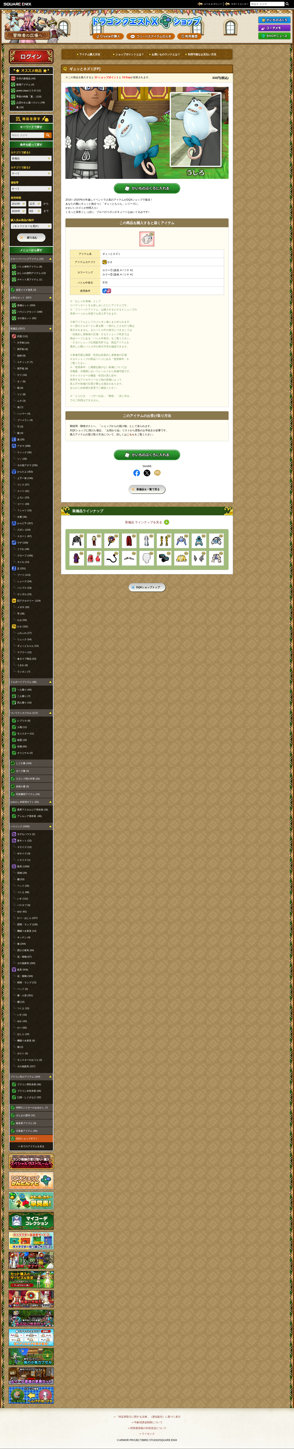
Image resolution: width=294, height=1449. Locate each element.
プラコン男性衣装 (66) (29, 1084)
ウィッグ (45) (24, 452)
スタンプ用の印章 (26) (28, 778)
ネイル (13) (23, 562)
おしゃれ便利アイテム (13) (31, 273)
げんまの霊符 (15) (25, 1115)
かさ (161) (22, 626)
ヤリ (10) (22, 375)
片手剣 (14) (23, 342)
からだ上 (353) (25, 471)
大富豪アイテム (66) (26, 1131)
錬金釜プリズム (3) (26, 1123)
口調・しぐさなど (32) (29, 1097)
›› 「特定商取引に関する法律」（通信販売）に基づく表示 (147, 1416)
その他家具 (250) (26, 963)
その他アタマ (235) (27, 465)
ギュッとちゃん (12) (28, 646)
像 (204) (21, 943)
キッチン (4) (23, 937)
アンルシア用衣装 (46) (29, 816)
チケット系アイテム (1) (29, 279)
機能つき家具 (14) (26, 931)
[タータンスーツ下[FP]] (129, 541)
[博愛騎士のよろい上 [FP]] (216, 541)
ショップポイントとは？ (130, 54)
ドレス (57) (23, 484)
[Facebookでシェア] (136, 473)
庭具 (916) (22, 969)
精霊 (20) (22, 740)
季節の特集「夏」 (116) (29, 96)
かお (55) (22, 620)
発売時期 (16, 197)
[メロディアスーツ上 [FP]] (216, 558)
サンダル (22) (24, 594)
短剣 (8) (21, 355)
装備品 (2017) (17, 328)
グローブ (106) (25, 555)
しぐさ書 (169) (24, 763)
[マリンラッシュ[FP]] (77, 541)
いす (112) (22, 898)
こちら (131, 434)
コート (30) (23, 504)
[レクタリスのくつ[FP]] (164, 541)
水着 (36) (22, 517)
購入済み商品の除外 (22, 220)
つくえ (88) (23, 892)
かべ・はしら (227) (27, 918)
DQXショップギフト (27, 1138)
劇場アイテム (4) (25, 84)
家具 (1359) (23, 866)
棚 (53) (21, 879)
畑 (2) (20, 1047)
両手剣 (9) (22, 349)
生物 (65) (22, 746)
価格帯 (15, 182)
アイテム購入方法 (89, 54)
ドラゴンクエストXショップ (147, 21)
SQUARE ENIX (17, 4)
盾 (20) (21, 439)
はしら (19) (23, 1034)
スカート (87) (24, 536)
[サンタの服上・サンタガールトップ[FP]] (94, 558)
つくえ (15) (23, 1008)
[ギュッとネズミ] (146, 239)
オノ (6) (21, 381)
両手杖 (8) (22, 368)
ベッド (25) (23, 885)
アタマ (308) (24, 446)
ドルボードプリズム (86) (23, 682)
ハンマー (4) (23, 413)
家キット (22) (24, 840)
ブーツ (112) (24, 575)
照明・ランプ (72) (26, 982)
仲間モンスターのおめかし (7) (32, 1107)
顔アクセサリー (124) (29, 600)
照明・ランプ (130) (27, 924)
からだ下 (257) (25, 523)
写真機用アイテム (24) (28, 794)
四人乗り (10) (24, 702)
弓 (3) (20, 426)
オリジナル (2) (25, 753)
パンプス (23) (24, 587)
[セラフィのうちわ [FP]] (111, 541)
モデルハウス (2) (26, 834)
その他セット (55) (26, 318)
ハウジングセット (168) (29, 311)
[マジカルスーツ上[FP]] (181, 558)
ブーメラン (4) (25, 420)
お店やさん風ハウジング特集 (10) (30, 105)
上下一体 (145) (25, 478)
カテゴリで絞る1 (20, 152)
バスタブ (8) (23, 905)
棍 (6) (20, 388)
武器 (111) (22, 336)
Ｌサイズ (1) (23, 860)
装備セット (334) (26, 305)
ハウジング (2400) (20, 826)
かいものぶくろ (274, 20)
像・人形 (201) (25, 995)
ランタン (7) (23, 671)
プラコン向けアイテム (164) (25, 1076)
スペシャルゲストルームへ (31, 1162)
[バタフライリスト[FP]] (164, 558)
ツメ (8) (21, 394)
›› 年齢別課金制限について (147, 1422)
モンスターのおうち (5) (29, 1060)
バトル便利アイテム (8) (29, 266)
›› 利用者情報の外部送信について (147, 1428)
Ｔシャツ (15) (24, 510)
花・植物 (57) (24, 956)
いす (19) (22, 1014)
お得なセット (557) (20, 297)
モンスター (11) (25, 733)
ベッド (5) (22, 989)
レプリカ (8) (23, 720)
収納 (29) (22, 873)
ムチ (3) (21, 400)
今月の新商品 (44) (26, 78)
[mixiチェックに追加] (157, 473)
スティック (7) (25, 362)
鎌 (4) (20, 433)
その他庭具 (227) (26, 1066)
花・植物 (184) (25, 976)
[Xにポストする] (147, 473)
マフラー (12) (24, 652)
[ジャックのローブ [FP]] (77, 558)
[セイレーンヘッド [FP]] (199, 558)
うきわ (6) (22, 665)
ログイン (31, 56)
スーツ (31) (23, 491)
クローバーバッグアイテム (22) (27, 259)
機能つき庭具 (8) (26, 1040)
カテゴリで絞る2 (20, 167)
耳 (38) (21, 613)
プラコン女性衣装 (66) (29, 1091)
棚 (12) (21, 1002)
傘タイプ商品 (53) (26, 658)
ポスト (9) (22, 1053)
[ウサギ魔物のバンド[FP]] (129, 558)
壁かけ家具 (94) (25, 950)
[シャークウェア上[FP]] (199, 541)
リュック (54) (24, 639)
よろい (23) (23, 497)
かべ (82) (22, 1027)
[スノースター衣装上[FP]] (181, 541)
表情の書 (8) (22, 786)
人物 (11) (22, 727)
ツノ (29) (22, 458)
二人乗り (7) (23, 696)
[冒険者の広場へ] (27, 35)
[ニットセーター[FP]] (94, 541)
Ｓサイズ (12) (24, 847)
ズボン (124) (24, 529)
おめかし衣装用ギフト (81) (24, 802)
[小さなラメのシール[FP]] (146, 558)
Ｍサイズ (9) (23, 853)
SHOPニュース (274, 35)
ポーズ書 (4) (22, 771)
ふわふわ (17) (24, 633)
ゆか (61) (22, 911)
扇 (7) (20, 407)
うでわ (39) (23, 549)
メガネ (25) (23, 607)
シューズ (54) (24, 581)
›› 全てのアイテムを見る (31, 1146)
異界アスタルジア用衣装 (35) (32, 809)
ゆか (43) (22, 1021)
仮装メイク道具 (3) (26, 290)
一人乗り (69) (24, 689)
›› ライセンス (147, 1433)
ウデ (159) (22, 542)
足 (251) (21, 568)
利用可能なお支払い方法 (202, 54)
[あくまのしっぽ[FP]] (111, 558)
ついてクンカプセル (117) (24, 713)
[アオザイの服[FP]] (146, 541)
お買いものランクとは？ (166, 54)
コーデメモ (274, 28)
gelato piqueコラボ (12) (28, 90)
